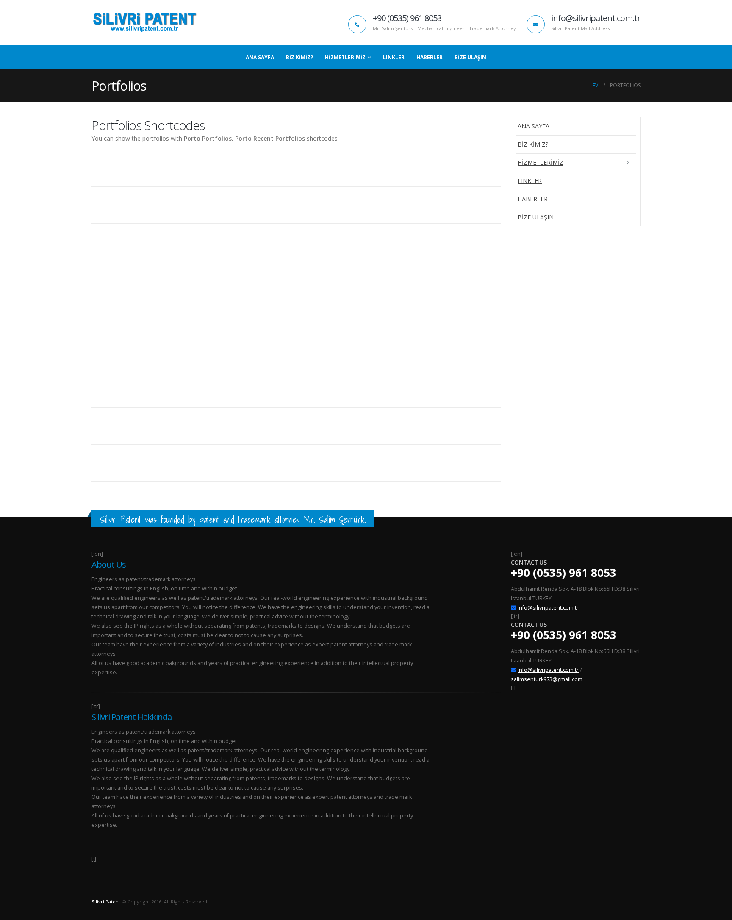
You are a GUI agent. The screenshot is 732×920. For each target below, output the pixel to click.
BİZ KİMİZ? (299, 57)
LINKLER (394, 57)
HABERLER (429, 57)
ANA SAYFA (260, 57)
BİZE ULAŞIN (470, 57)
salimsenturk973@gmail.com (546, 679)
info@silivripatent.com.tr (548, 607)
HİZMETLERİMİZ (345, 57)
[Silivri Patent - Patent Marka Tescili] (144, 22)
